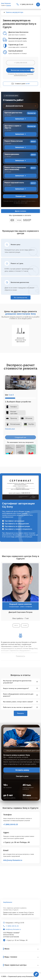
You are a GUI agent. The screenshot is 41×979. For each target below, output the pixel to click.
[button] (16, 625)
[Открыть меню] (38, 4)
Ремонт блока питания (14, 141)
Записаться (19, 119)
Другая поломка (20, 211)
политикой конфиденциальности (23, 74)
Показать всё (20, 196)
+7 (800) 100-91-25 (26, 4)
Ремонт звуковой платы (14, 183)
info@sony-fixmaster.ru (12, 860)
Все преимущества (20, 297)
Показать (20, 713)
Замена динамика (12, 154)
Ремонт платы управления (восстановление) (15, 168)
